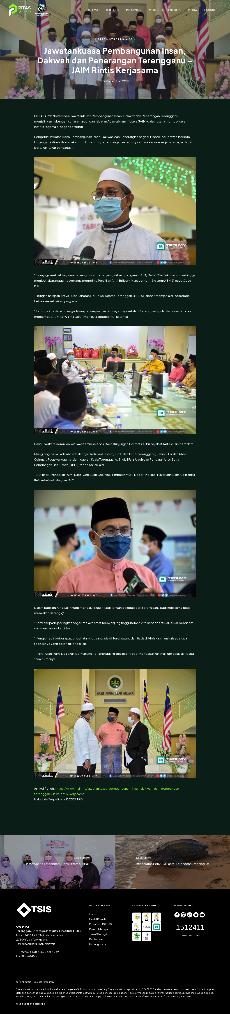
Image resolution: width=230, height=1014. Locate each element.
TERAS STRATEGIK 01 (114, 39)
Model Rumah (97, 919)
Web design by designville (30, 1004)
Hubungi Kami (97, 944)
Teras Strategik (98, 934)
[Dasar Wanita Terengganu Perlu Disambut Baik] (57, 862)
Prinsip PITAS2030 (100, 924)
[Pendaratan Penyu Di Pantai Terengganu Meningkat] (172, 862)
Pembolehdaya (98, 929)
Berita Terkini (97, 939)
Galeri (92, 914)
